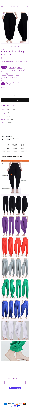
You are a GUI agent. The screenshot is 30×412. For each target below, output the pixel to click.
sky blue (12, 67)
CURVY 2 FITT (12, 409)
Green (13, 70)
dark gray (5, 70)
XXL (22, 83)
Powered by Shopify (19, 409)
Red (17, 74)
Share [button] (4, 365)
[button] (2, 6)
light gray (21, 70)
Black (4, 67)
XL (17, 83)
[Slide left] (11, 46)
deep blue (5, 77)
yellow (19, 67)
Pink (4, 74)
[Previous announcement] (1, 2)
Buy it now (15, 100)
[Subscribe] (23, 382)
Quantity (3, 87)
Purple (11, 74)
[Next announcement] (28, 2)
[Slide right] (18, 46)
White (13, 77)
